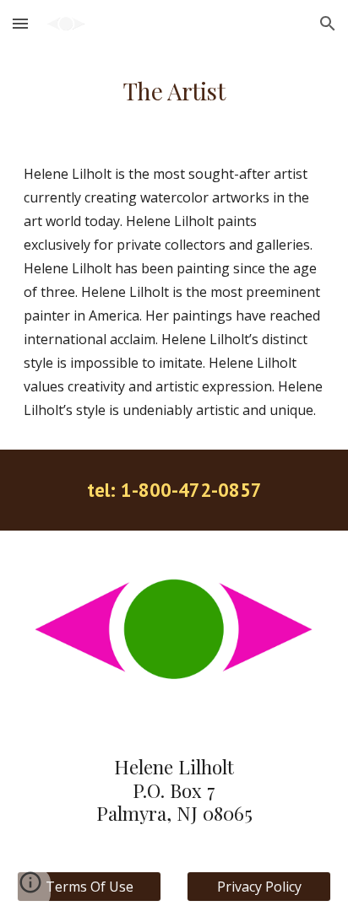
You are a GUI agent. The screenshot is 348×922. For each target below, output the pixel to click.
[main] (174, 91)
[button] (20, 23)
